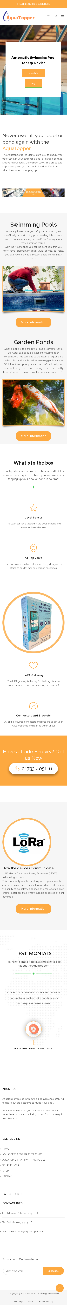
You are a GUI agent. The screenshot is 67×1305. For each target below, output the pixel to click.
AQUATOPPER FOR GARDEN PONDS (22, 1154)
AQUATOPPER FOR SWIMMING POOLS (23, 1159)
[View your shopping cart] (48, 16)
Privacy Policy (46, 1301)
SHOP (5, 1170)
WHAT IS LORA (10, 1165)
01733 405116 (37, 768)
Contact (31, 1301)
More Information (33, 322)
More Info (33, 73)
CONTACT (8, 1176)
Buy (33, 83)
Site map (17, 1301)
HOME (5, 1149)
